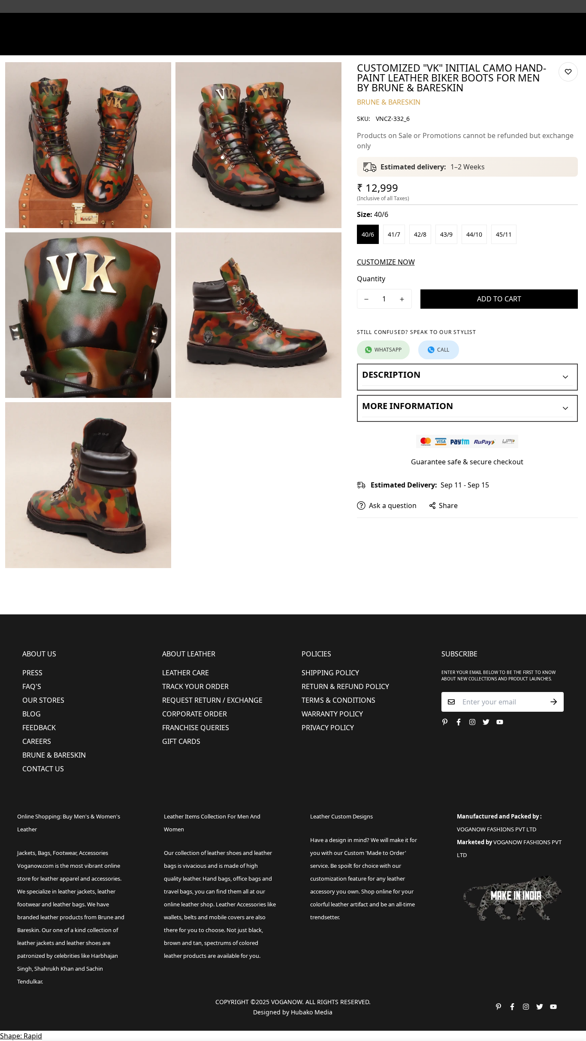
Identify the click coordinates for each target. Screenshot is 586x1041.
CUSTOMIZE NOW (386, 262)
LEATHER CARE (185, 672)
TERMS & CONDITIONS (338, 700)
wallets (172, 917)
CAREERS (36, 741)
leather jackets (35, 943)
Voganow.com (35, 866)
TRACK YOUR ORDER (195, 686)
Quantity (371, 278)
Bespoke (401, 44)
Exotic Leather (87, 44)
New (125, 44)
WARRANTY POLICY (332, 714)
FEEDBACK (39, 727)
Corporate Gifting (450, 44)
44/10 (474, 234)
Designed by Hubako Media (292, 1012)
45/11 (504, 234)
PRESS (32, 672)
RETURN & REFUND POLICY (345, 686)
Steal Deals (503, 44)
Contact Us (43, 768)
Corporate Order (194, 714)
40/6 (368, 234)
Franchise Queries (195, 727)
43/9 (446, 234)
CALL (443, 349)
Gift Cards (181, 741)
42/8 (420, 234)
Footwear (163, 44)
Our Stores (43, 700)
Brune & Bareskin (54, 755)
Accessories (252, 44)
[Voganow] (293, 25)
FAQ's (31, 686)
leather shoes (224, 853)
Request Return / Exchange (212, 700)
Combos (367, 44)
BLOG (31, 714)
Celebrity (331, 44)
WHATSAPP (388, 349)
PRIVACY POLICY (328, 727)
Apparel (206, 44)
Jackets (26, 853)
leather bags (69, 904)
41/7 (394, 234)
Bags (294, 44)
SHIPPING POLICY (330, 672)
